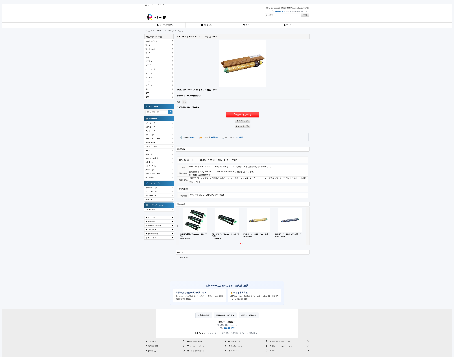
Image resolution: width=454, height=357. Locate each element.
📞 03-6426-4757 (279, 11)
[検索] (170, 112)
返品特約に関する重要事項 (189, 107)
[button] (242, 126)
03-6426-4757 (229, 328)
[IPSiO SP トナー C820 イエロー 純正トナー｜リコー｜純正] (242, 63)
